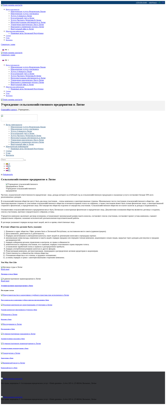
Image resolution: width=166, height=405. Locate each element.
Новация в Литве (6, 319)
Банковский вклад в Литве (9, 368)
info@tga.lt (153, 2)
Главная (4, 110)
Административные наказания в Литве (13, 338)
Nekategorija (8, 174)
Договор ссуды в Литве (9, 274)
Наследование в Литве (8, 329)
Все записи (12, 110)
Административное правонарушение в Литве (17, 286)
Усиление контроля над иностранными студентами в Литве (19, 309)
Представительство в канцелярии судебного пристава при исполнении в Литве (25, 300)
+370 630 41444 (141, 2)
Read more (5, 269)
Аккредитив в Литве (7, 358)
